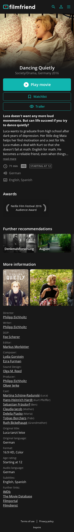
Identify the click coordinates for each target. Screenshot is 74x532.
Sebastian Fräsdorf (16, 404)
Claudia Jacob (12, 409)
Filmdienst (10, 505)
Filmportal (10, 501)
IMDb (7, 492)
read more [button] (9, 159)
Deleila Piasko (13, 413)
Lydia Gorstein (13, 357)
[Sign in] (61, 7)
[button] (68, 7)
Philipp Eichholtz (15, 317)
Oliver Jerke (11, 385)
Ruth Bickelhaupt (15, 423)
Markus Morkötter (16, 347)
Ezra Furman (12, 361)
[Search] (53, 7)
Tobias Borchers (14, 418)
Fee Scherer (11, 337)
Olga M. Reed (12, 371)
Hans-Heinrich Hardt (18, 400)
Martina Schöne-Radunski (21, 395)
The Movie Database (17, 496)
